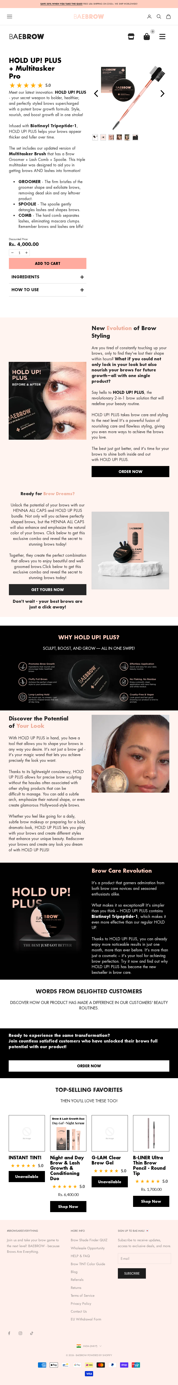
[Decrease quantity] (12, 252)
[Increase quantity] (26, 252)
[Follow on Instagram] (20, 1333)
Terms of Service (82, 1295)
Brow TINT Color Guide (88, 1263)
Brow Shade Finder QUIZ (89, 1240)
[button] (47, 277)
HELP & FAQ (80, 1255)
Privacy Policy (81, 1303)
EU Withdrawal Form (86, 1319)
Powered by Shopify (99, 1355)
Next (163, 93)
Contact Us (79, 1311)
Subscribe (132, 1273)
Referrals (77, 1279)
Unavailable (26, 1176)
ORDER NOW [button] (130, 471)
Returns (76, 1287)
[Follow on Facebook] (9, 1333)
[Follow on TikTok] (32, 1333)
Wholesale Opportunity (88, 1248)
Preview (97, 93)
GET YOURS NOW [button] (47, 589)
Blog (74, 1271)
